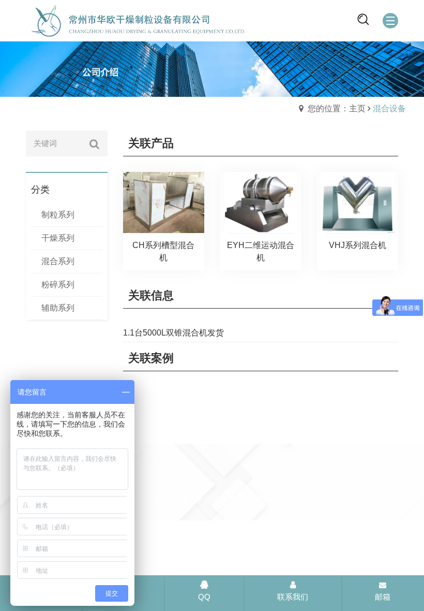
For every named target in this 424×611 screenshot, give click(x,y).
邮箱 (382, 596)
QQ (204, 596)
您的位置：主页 (337, 108)
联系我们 (292, 596)
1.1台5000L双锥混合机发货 (173, 332)
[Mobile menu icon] (390, 20)
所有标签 (302, 498)
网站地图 (269, 498)
